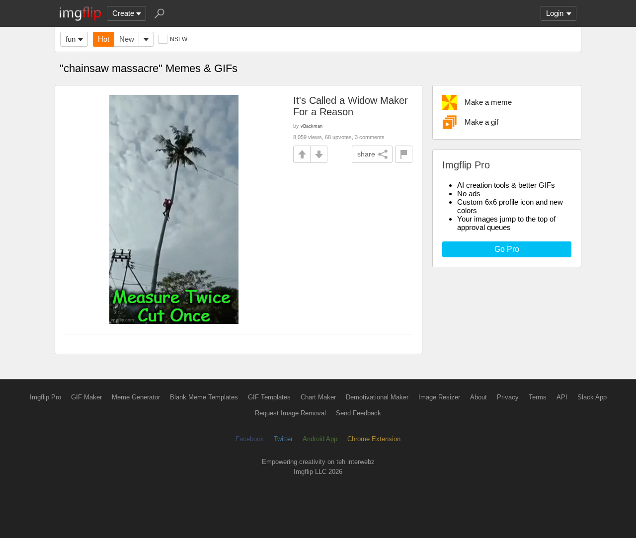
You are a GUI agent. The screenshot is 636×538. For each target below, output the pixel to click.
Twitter (283, 439)
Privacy (508, 397)
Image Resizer (439, 397)
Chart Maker (318, 397)
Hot (103, 39)
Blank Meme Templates (204, 397)
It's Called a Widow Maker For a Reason (350, 106)
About (478, 397)
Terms (538, 397)
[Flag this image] (403, 154)
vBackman (311, 126)
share (366, 154)
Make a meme (488, 102)
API (561, 397)
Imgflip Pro (45, 397)
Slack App (592, 397)
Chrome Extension (373, 439)
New (126, 39)
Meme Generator (136, 397)
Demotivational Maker (377, 397)
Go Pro (506, 249)
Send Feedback (358, 413)
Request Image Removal (290, 413)
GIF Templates (269, 397)
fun (71, 39)
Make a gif (481, 122)
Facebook (250, 439)
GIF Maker (86, 397)
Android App (320, 439)
